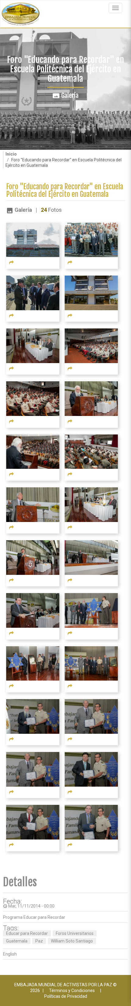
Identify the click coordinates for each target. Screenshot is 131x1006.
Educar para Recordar (27, 933)
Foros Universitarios (75, 933)
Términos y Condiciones (72, 990)
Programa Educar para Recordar (34, 917)
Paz (39, 941)
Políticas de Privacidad (65, 996)
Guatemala (16, 941)
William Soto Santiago (72, 941)
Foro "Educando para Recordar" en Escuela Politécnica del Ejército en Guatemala (64, 190)
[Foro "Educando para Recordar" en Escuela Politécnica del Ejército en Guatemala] (32, 239)
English (10, 954)
